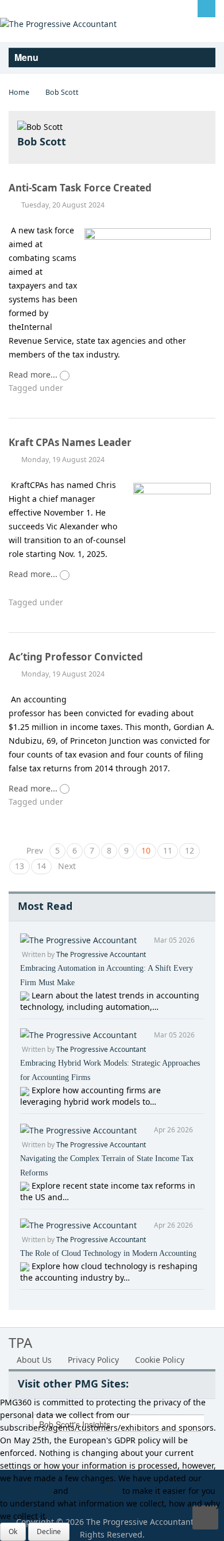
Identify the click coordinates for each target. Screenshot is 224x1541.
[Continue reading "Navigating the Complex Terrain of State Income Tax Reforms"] (26, 1185)
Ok (13, 1531)
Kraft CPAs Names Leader (70, 442)
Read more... (34, 374)
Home (19, 92)
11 (167, 850)
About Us (34, 1359)
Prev (34, 850)
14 (41, 865)
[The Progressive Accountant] (58, 23)
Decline (49, 1531)
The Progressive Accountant (101, 954)
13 (19, 865)
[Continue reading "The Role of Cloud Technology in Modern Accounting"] (26, 1266)
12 (189, 850)
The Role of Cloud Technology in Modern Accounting (108, 1253)
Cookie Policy (159, 1359)
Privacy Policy (93, 1359)
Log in (29, 7)
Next (67, 865)
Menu (27, 57)
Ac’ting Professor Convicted (76, 656)
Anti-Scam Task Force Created (80, 187)
